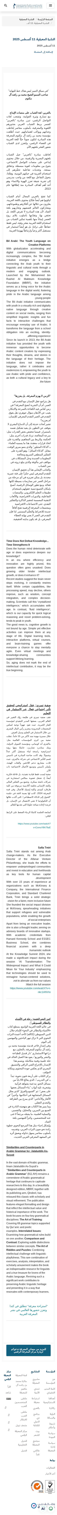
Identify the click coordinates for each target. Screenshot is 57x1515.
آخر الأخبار (50, 1474)
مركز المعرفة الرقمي (21, 1433)
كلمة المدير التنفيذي (49, 1391)
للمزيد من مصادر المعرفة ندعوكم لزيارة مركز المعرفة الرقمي (28, 1350)
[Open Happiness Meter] (50, 1508)
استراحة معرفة (36, 1400)
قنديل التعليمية (22, 1443)
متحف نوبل (21, 1425)
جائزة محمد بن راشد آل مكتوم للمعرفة (21, 1387)
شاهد (8, 1393)
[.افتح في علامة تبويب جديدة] (43, 1508)
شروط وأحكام (52, 1425)
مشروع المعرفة (36, 1381)
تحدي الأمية (37, 1391)
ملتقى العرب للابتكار (23, 1416)
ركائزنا (52, 1408)
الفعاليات (50, 1468)
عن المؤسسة (50, 1381)
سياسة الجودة (51, 1435)
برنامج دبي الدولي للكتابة (36, 1419)
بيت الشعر (37, 1433)
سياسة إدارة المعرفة (51, 1447)
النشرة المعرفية (26, 19)
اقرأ (9, 1387)
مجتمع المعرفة (36, 1443)
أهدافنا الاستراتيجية (49, 1400)
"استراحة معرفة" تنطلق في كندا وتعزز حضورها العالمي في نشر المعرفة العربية (29, 1310)
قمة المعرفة (21, 1375)
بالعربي (36, 1408)
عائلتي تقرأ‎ (36, 1452)
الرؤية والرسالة (51, 1416)
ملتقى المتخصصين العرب (21, 1402)
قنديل (24, 1450)
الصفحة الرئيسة (45, 19)
